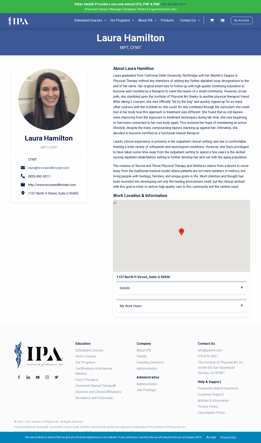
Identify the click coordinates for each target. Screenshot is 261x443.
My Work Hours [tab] (131, 306)
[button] (181, 232)
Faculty (142, 356)
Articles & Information (213, 401)
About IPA (145, 20)
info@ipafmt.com (210, 350)
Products (167, 20)
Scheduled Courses (88, 20)
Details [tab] (125, 288)
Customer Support (211, 394)
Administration (147, 368)
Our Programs (120, 20)
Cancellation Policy (211, 413)
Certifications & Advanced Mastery (93, 371)
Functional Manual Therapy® (95, 386)
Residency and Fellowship (94, 398)
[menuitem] (89, 20)
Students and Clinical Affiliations (98, 392)
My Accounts (241, 20)
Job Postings (146, 390)
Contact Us (188, 20)
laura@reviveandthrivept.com (48, 168)
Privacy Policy (208, 406)
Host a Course (85, 356)
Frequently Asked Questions (218, 388)
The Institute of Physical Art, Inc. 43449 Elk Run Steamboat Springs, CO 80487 (221, 367)
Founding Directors (150, 362)
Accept (211, 437)
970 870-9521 (208, 356)
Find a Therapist (86, 380)
